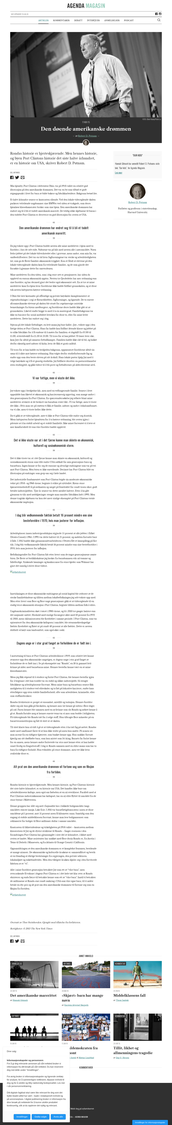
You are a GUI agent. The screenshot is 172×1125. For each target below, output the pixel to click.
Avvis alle (58, 1117)
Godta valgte (41, 1117)
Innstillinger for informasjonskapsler (150, 1122)
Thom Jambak (122, 1000)
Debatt (78, 20)
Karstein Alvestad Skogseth (76, 1005)
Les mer (118, 172)
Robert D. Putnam (87, 136)
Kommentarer (61, 20)
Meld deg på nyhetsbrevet (82, 1109)
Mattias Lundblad (86, 1058)
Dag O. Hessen (122, 1058)
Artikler (43, 20)
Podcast (129, 20)
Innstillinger (22, 1117)
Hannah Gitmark (20, 1000)
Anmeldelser (111, 20)
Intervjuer (93, 20)
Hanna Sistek (70, 1058)
